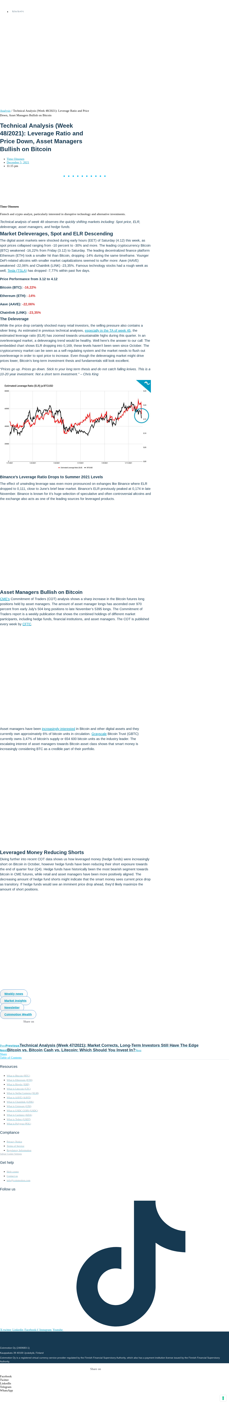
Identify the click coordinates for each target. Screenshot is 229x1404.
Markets (18, 11)
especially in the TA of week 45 (108, 330)
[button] (95, 1376)
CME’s (5, 599)
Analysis (5, 110)
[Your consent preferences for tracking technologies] (223, 1398)
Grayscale (99, 734)
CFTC (26, 624)
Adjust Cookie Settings (11, 1154)
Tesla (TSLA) (17, 270)
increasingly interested (58, 729)
